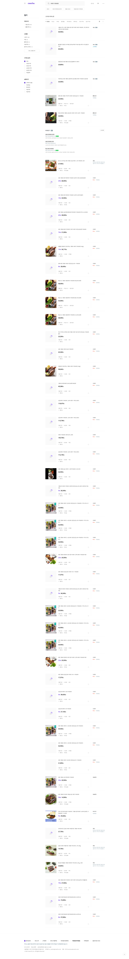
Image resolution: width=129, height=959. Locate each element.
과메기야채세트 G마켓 (49, 134)
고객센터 (44, 941)
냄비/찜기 (72, 103)
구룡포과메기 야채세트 (78, 9)
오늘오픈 (28, 89)
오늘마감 (28, 91)
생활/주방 (28, 27)
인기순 (48, 21)
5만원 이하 (28, 65)
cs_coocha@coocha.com (55, 949)
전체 (27, 61)
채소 (69, 853)
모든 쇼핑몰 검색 (31, 50)
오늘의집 (26, 44)
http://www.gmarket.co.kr (50, 136)
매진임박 (28, 87)
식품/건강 (28, 24)
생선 (69, 185)
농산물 (65, 168)
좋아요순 (75, 21)
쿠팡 (25, 39)
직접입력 (28, 72)
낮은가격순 (81, 21)
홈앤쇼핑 (26, 42)
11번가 (26, 37)
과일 (69, 168)
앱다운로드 (28, 941)
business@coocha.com (73, 949)
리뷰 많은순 (69, 21)
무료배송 (28, 85)
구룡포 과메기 (67, 9)
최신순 (53, 21)
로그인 (92, 3)
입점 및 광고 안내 (96, 941)
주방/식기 (66, 103)
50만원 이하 (29, 70)
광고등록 (102, 130)
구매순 (57, 21)
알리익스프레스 (28, 47)
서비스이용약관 (53, 941)
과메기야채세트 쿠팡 (49, 141)
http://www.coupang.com (50, 143)
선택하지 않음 (29, 82)
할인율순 (63, 21)
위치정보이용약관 (65, 941)
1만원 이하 (28, 63)
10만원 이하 (29, 68)
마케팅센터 (86, 941)
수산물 (65, 120)
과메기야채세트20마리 (57, 9)
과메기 (48, 9)
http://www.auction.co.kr (50, 150)
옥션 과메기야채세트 (49, 148)
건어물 (70, 120)
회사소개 (37, 941)
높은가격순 (88, 21)
